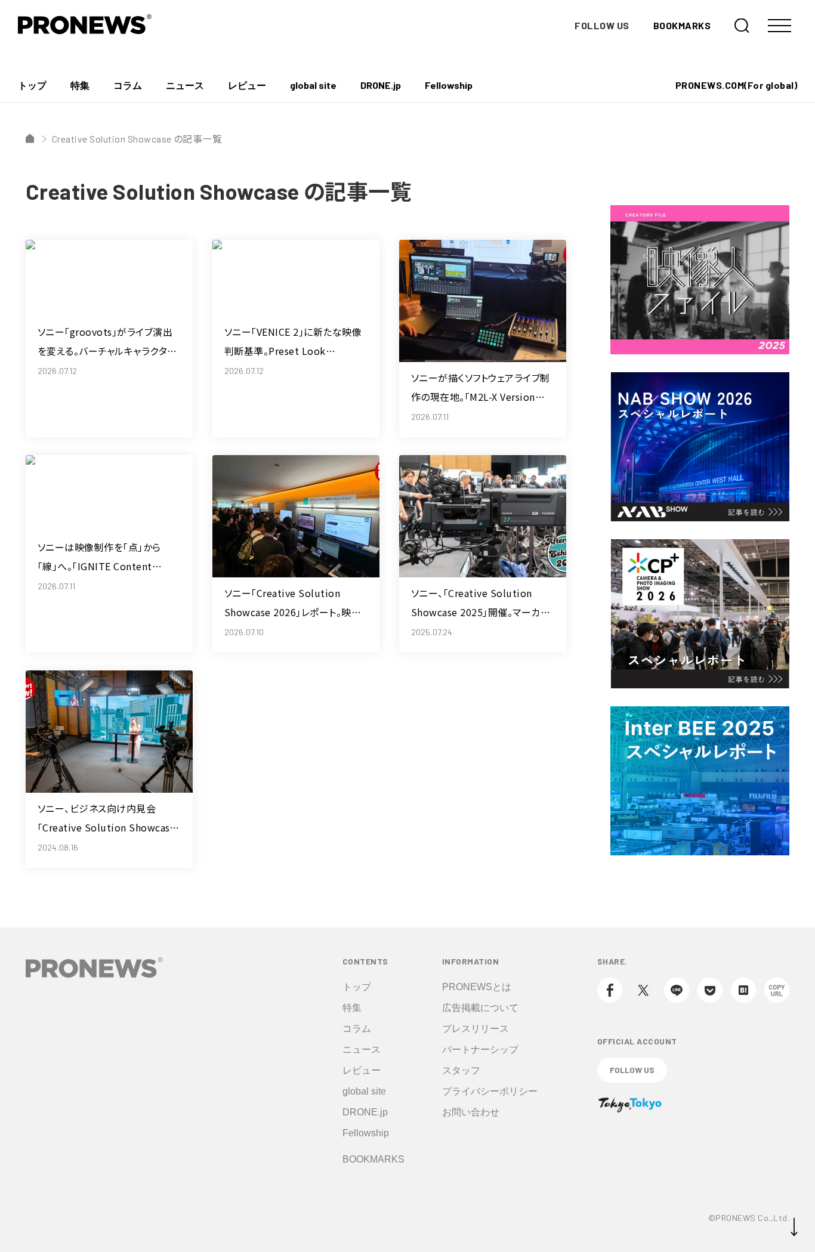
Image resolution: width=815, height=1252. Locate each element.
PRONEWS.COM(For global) (736, 85)
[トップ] (30, 138)
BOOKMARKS (682, 25)
